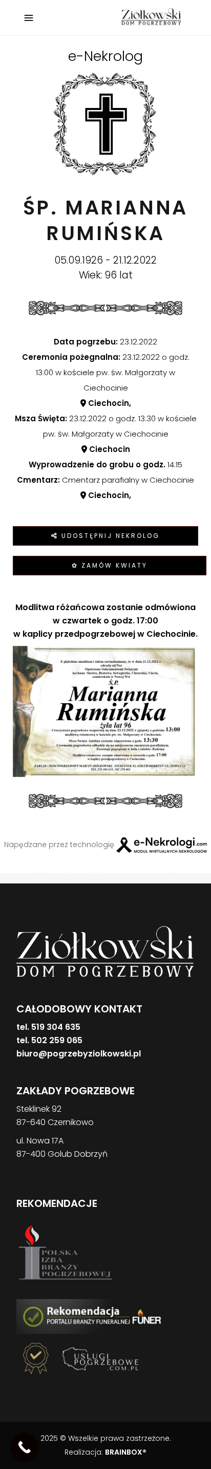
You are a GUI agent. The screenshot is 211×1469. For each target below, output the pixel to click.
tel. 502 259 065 (49, 1040)
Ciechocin (108, 449)
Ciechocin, (108, 403)
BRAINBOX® (125, 1452)
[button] (20, 1415)
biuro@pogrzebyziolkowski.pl (78, 1054)
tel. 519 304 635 (48, 1027)
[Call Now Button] (24, 1447)
